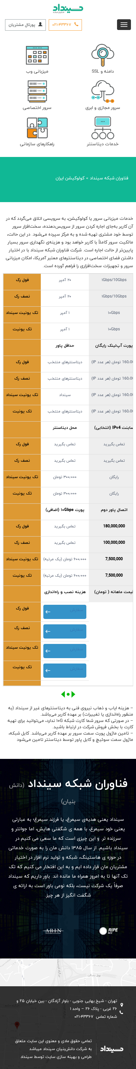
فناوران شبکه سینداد (109, 178)
